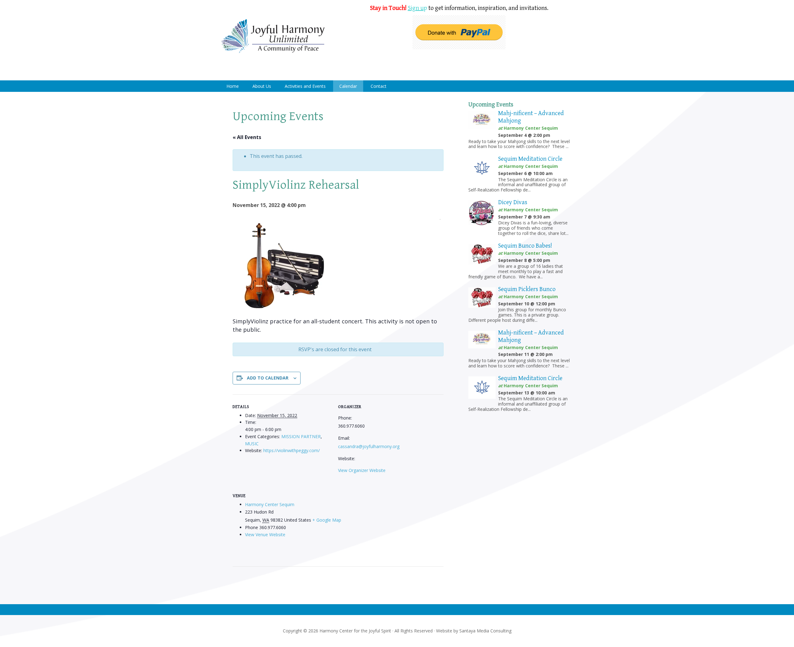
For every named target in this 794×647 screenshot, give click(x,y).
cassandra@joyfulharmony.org (368, 446)
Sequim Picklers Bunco (526, 289)
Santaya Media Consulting (485, 631)
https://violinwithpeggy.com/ (291, 450)
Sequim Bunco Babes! (525, 245)
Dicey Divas (512, 202)
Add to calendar (267, 378)
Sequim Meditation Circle (530, 159)
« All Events (247, 137)
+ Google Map (326, 520)
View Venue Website (265, 534)
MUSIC (252, 444)
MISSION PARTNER (301, 436)
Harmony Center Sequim (273, 36)
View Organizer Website (362, 470)
